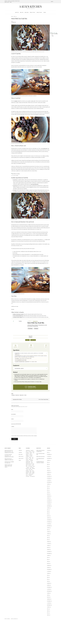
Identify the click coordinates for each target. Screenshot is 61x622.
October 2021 (49, 480)
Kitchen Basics (28, 462)
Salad (30, 468)
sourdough (27, 471)
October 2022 (49, 456)
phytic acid (45, 148)
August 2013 (49, 545)
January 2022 (49, 474)
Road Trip (27, 468)
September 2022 (49, 458)
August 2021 (49, 484)
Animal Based (28, 450)
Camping (13, 395)
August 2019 (49, 527)
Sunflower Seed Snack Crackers (18, 314)
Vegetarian (27, 476)
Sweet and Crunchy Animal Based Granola (8, 465)
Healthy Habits (28, 461)
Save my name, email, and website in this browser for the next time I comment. (24, 435)
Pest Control (30, 466)
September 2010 (49, 591)
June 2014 (48, 537)
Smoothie (27, 470)
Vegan (27, 475)
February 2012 (49, 565)
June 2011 (48, 577)
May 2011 (48, 579)
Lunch (32, 462)
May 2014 (48, 539)
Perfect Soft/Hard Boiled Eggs (18, 315)
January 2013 (49, 549)
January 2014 (49, 541)
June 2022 (48, 464)
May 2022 (48, 466)
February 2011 (49, 583)
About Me (17, 12)
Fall (32, 458)
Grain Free (27, 460)
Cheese (31, 453)
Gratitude (31, 460)
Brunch (31, 452)
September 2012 (49, 553)
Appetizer (32, 450)
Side (27, 469)
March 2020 (49, 515)
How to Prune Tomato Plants (43, 399)
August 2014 (49, 533)
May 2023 (48, 452)
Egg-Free (27, 458)
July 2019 (48, 529)
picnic (34, 466)
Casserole (27, 453)
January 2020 (49, 517)
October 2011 (49, 571)
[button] (46, 353)
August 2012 (49, 555)
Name (12, 409)
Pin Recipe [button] (36, 328)
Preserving (31, 467)
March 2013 (48, 547)
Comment (12, 426)
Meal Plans (27, 12)
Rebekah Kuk (14, 22)
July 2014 (48, 535)
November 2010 (49, 587)
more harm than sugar (34, 184)
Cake (33, 452)
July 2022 (48, 462)
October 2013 (49, 543)
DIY (32, 457)
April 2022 (48, 468)
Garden (27, 459)
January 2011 (49, 585)
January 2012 (49, 567)
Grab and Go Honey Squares (17, 317)
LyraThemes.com (15, 618)
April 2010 (48, 595)
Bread (33, 451)
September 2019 (49, 525)
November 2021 (49, 478)
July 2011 (48, 575)
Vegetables (30, 475)
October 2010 (49, 589)
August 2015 (49, 531)
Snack (12, 16)
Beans (27, 451)
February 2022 (49, 472)
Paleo (25, 395)
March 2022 (48, 470)
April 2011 (48, 581)
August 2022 (49, 460)
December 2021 (49, 476)
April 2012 (48, 561)
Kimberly (6, 464)
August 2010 (49, 593)
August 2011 (49, 573)
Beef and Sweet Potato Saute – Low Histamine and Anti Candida (9, 451)
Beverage (30, 451)
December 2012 (49, 551)
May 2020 (48, 513)
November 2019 (49, 521)
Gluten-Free (31, 459)
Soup (33, 470)
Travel (11, 2)
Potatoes (28, 467)
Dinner (30, 457)
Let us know (30, 387)
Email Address (13, 414)
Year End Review (32, 476)
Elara (5, 618)
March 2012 (48, 563)
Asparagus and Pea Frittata (17, 399)
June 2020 (48, 511)
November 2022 (49, 454)
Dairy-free (17, 395)
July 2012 (48, 557)
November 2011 (49, 569)
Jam (31, 461)
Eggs (30, 458)
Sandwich (33, 468)
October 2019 (49, 523)
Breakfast (27, 452)
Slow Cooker (30, 469)
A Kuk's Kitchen (30, 6)
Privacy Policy (7, 2)
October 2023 (49, 450)
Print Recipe (30, 328)
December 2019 (49, 519)
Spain (30, 471)
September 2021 (49, 482)
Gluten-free (21, 395)
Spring (33, 471)
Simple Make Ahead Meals (40, 456)
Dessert (27, 457)
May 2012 (48, 559)
